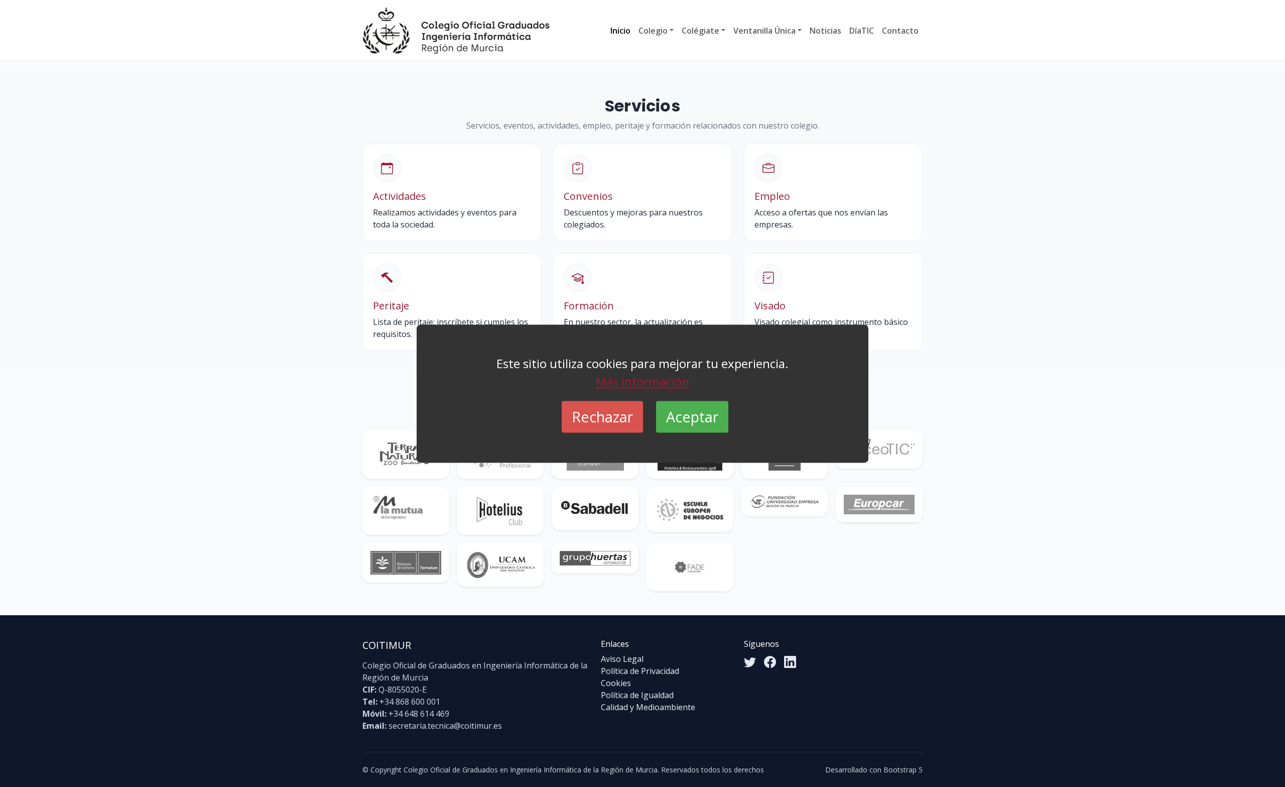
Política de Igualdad (637, 695)
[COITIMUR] (456, 30)
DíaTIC (861, 30)
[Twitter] (750, 662)
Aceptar (692, 416)
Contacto (900, 30)
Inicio (620, 30)
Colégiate (700, 30)
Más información (642, 381)
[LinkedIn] (790, 662)
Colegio (653, 30)
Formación (589, 305)
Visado (770, 305)
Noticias (825, 30)
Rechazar (602, 416)
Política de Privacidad (640, 671)
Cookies (616, 683)
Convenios (588, 196)
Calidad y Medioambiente (648, 707)
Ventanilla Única (764, 30)
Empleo (772, 196)
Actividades (399, 196)
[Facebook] (770, 662)
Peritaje (391, 305)
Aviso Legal (622, 658)
